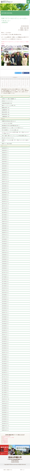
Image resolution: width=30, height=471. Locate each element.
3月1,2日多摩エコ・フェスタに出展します (10, 130)
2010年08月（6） (5, 408)
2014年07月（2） (5, 321)
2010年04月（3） (5, 416)
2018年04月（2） (5, 263)
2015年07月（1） (5, 297)
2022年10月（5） (5, 183)
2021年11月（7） (5, 205)
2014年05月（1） (5, 325)
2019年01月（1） (5, 248)
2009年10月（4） (5, 430)
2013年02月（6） (5, 348)
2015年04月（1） (5, 303)
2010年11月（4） (5, 401)
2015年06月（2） (5, 299)
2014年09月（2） (5, 317)
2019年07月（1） (5, 241)
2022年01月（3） (5, 201)
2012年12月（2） (5, 350)
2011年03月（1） (5, 392)
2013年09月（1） (5, 336)
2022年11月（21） (5, 181)
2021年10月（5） (5, 208)
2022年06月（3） (5, 190)
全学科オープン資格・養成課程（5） (9, 98)
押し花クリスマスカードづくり (8, 137)
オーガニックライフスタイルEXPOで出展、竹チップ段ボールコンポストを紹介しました (15, 133)
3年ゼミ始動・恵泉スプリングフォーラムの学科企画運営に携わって (15, 135)
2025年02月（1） (5, 157)
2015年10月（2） (5, 292)
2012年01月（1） (5, 372)
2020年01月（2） (5, 232)
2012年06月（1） (5, 363)
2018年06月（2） (5, 259)
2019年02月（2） (5, 245)
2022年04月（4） (5, 194)
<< (12, 77)
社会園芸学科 (5, 442)
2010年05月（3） (5, 414)
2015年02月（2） (5, 308)
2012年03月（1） (5, 370)
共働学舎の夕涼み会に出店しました (9, 121)
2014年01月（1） (5, 330)
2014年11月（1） (5, 312)
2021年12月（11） (5, 203)
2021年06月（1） (5, 214)
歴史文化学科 (5, 438)
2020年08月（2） (5, 228)
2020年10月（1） (5, 223)
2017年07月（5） (5, 279)
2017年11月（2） (5, 272)
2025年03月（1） (5, 154)
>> (17, 77)
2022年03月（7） (5, 197)
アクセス (22, 469)
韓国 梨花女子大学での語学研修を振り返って (11, 125)
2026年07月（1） (5, 148)
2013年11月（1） (5, 334)
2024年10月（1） (5, 159)
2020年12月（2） (5, 221)
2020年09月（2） (5, 225)
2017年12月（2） (5, 270)
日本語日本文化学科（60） (7, 103)
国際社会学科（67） (6, 107)
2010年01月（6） (5, 423)
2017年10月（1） (5, 274)
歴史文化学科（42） (6, 112)
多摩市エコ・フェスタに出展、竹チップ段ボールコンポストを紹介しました (15, 141)
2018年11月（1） (5, 250)
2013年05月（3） (5, 345)
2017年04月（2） (5, 285)
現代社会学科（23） (6, 114)
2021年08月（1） (5, 210)
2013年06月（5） (5, 343)
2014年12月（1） (5, 310)
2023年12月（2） (5, 163)
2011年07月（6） (5, 385)
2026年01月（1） (5, 152)
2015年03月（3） (5, 305)
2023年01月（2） (5, 177)
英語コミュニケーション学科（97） (9, 105)
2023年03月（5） (5, 172)
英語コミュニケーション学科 (8, 437)
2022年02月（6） (5, 199)
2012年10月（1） (5, 354)
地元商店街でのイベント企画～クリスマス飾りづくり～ (13, 127)
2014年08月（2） (5, 319)
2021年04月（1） (5, 219)
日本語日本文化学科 (6, 436)
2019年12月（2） (5, 234)
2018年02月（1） (5, 268)
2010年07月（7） (5, 410)
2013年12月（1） (5, 332)
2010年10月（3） (5, 403)
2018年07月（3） (5, 257)
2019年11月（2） (5, 237)
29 (6, 86)
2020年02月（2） (5, 230)
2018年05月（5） (5, 261)
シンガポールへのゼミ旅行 (7, 123)
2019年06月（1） (5, 243)
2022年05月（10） (5, 192)
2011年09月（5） (5, 381)
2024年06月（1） (5, 161)
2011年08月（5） (5, 383)
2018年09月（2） (5, 254)
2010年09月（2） (5, 405)
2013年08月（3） (5, 339)
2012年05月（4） (5, 365)
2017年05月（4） (5, 283)
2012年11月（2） (5, 352)
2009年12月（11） (5, 425)
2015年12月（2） (5, 288)
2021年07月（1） (5, 212)
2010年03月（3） (5, 419)
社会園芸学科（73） (6, 109)
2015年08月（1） (5, 294)
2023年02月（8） (5, 174)
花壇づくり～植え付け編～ (7, 143)
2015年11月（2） (5, 290)
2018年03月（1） (5, 265)
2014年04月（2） (5, 328)
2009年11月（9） (5, 428)
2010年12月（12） (5, 399)
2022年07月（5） (5, 188)
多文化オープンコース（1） (7, 101)
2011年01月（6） (5, 396)
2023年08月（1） (5, 166)
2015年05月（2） (5, 301)
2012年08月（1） (5, 359)
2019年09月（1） (5, 239)
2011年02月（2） (5, 394)
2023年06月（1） (5, 170)
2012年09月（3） (5, 356)
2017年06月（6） (5, 281)
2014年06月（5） (5, 323)
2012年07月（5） (5, 361)
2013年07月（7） (5, 341)
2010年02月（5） (5, 421)
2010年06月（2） (5, 412)
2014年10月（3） (5, 314)
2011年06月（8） (5, 388)
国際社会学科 (5, 440)
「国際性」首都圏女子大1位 (7, 469)
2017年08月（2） (5, 277)
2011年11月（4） (5, 376)
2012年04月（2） (5, 368)
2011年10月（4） (5, 379)
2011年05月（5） (5, 390)
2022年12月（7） (5, 179)
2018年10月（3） (5, 252)
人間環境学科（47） (6, 116)
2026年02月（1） (5, 150)
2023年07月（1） (5, 168)
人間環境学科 (5, 441)
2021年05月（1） (5, 217)
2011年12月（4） (5, 374)
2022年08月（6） (5, 186)
